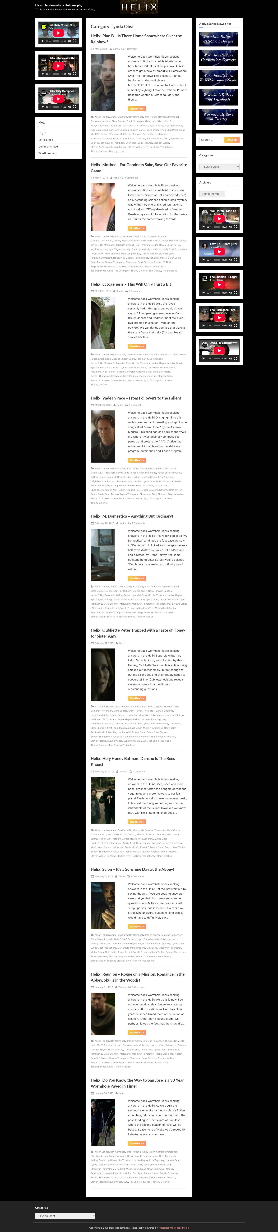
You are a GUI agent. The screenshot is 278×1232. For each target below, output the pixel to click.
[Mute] (69, 41)
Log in (42, 133)
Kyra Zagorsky (98, 130)
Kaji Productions (173, 125)
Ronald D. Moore (136, 138)
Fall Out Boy (125, 590)
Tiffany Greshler (99, 151)
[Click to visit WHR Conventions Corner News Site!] (218, 65)
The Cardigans (122, 270)
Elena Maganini (113, 358)
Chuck (116, 240)
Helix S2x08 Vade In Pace (124, 472)
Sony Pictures (145, 142)
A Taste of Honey (104, 706)
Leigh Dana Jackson (118, 130)
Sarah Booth (177, 138)
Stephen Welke (161, 142)
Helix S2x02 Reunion (101, 1045)
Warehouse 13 (169, 270)
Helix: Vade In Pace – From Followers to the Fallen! (136, 398)
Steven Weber (135, 147)
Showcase (131, 142)
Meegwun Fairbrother (143, 134)
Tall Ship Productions (161, 147)
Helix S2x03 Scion (124, 939)
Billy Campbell (135, 116)
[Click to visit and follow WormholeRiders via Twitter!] (218, 124)
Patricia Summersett (101, 138)
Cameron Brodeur (157, 236)
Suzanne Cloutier (132, 740)
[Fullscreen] (74, 41)
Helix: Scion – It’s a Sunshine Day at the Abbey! (132, 869)
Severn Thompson (114, 142)
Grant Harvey (140, 590)
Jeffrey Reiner (98, 477)
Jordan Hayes (156, 125)
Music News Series (151, 253)
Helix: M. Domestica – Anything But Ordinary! (132, 516)
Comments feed (48, 146)
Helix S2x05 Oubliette (161, 710)
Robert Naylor (113, 732)
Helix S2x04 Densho (124, 834)
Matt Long (125, 134)
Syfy (146, 147)
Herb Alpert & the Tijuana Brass (107, 715)
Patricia (123, 771)
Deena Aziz (98, 358)
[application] (58, 33)
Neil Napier (161, 134)
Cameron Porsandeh (169, 116)
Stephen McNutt (162, 262)
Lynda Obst (152, 130)
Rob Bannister (135, 1173)
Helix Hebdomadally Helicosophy (58, 5)
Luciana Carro (137, 130)
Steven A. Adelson (100, 147)
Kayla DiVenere (146, 943)
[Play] (42, 41)
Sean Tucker (97, 142)
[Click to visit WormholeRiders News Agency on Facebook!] (218, 104)
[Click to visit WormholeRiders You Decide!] (218, 45)
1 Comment (131, 49)
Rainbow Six (119, 257)
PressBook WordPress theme (173, 1228)
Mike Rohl (148, 485)
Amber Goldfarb (118, 116)
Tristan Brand (129, 745)
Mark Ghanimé (111, 134)
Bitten (129, 236)
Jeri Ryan (96, 719)
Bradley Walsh (171, 706)
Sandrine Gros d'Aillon (158, 138)
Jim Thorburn (141, 125)
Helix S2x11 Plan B (161, 121)
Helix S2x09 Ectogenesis (149, 358)
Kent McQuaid (174, 363)
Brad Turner (150, 116)
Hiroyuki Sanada (99, 125)
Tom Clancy (155, 270)
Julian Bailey (173, 245)
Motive (136, 253)
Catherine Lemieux (100, 121)
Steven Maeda (118, 147)
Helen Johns (128, 358)
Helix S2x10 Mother (157, 240)
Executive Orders (130, 240)
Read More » (138, 109)
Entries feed (45, 139)
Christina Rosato (178, 354)
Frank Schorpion (135, 121)
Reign (130, 257)
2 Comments (138, 523)
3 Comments (131, 178)
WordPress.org (47, 153)
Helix (147, 121)
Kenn (116, 177)
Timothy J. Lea (116, 151)
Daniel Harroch (98, 834)
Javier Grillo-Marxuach (121, 125)
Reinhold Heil (120, 138)
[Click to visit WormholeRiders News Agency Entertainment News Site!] (218, 84)
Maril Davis (96, 134)
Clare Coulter (118, 121)
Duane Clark (171, 1040)
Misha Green (160, 485)
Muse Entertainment (101, 489)
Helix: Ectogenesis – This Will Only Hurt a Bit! (132, 284)
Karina (116, 48)
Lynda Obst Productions (172, 130)
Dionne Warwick (117, 1156)
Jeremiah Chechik (125, 245)
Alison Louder (102, 116)
